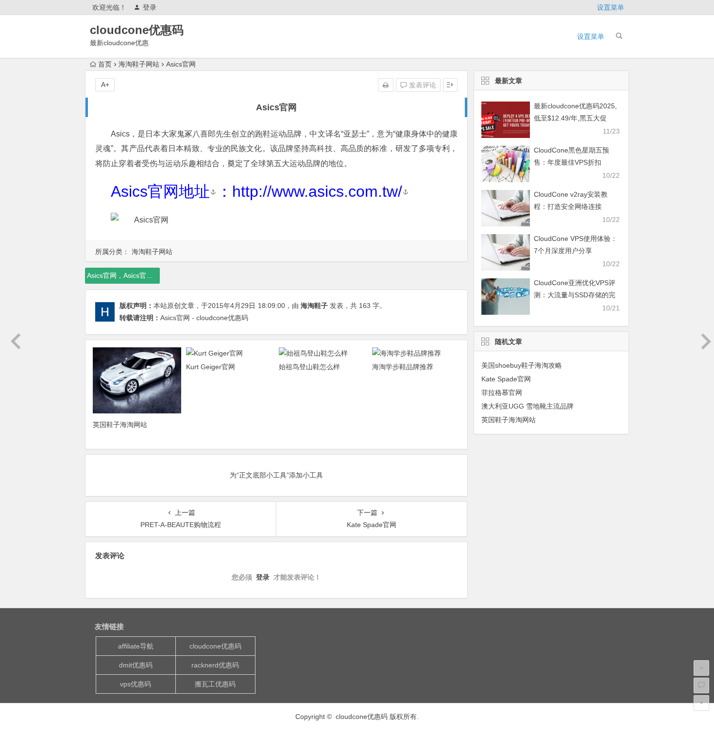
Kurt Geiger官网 (210, 367)
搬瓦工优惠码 (215, 684)
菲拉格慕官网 (501, 392)
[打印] (385, 85)
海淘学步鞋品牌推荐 (402, 367)
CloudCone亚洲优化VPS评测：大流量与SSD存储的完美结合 (574, 295)
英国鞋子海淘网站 (120, 424)
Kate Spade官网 (506, 379)
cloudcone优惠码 (137, 29)
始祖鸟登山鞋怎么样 (309, 367)
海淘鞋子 (314, 305)
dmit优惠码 (136, 665)
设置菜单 (610, 7)
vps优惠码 (135, 684)
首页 (105, 64)
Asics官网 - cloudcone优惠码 (204, 318)
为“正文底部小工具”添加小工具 (276, 475)
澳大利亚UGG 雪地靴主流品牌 (527, 406)
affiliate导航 (135, 646)
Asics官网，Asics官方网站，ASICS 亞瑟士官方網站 (123, 275)
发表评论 (421, 85)
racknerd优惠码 (215, 665)
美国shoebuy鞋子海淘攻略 (521, 365)
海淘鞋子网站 (139, 64)
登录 (149, 7)
